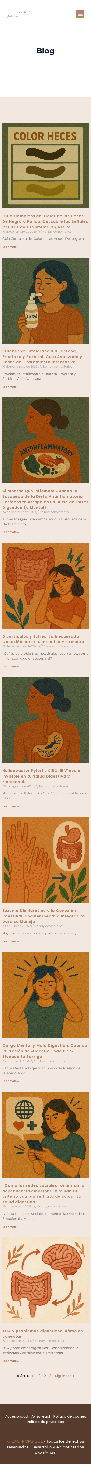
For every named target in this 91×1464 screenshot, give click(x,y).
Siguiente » (64, 1376)
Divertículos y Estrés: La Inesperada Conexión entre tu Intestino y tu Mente (43, 639)
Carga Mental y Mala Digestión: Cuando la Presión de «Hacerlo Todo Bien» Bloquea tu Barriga (44, 1051)
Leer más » (10, 247)
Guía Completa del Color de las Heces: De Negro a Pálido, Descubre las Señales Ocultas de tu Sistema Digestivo (45, 221)
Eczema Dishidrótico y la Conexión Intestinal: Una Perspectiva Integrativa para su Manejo (43, 916)
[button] (80, 14)
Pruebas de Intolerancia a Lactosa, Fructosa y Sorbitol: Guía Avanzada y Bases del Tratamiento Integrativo (42, 356)
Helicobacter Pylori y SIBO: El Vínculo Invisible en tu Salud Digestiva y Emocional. (41, 776)
